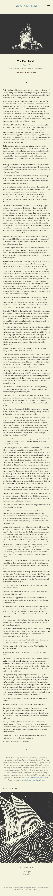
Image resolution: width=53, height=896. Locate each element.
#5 (29, 65)
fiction (25, 65)
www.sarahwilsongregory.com (37, 777)
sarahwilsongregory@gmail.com (33, 780)
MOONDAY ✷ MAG (26, 6)
